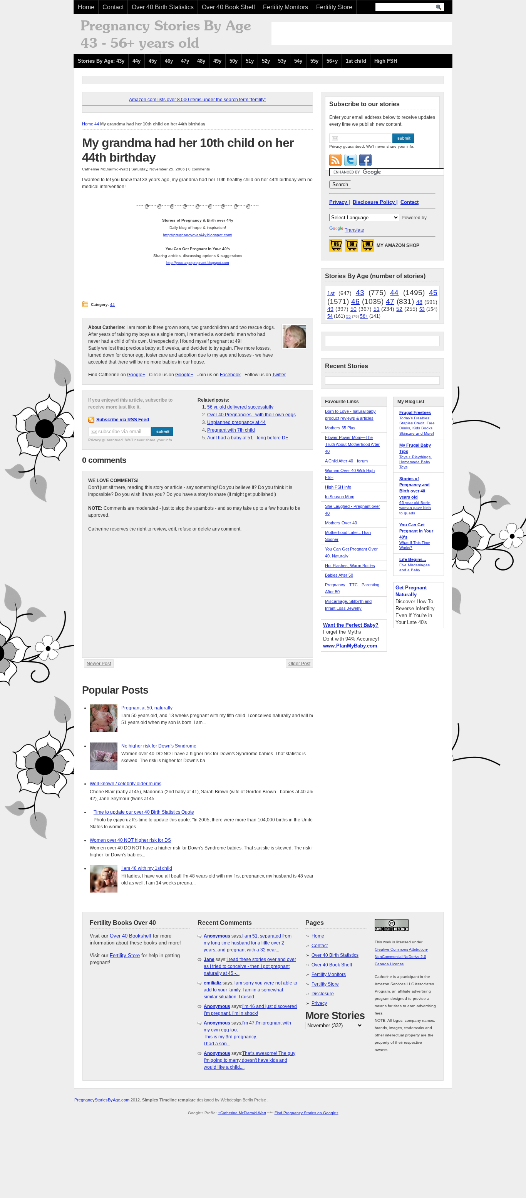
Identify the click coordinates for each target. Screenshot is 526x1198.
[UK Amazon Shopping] (367, 247)
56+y (332, 61)
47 (390, 301)
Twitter (279, 374)
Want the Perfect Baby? (351, 625)
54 (330, 316)
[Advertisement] (361, 33)
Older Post (299, 663)
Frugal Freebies (415, 412)
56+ (364, 316)
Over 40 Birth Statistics (163, 7)
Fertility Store (334, 7)
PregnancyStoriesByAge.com (101, 1100)
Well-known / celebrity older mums (125, 783)
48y (201, 61)
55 (348, 316)
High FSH (385, 61)
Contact (113, 7)
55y (314, 61)
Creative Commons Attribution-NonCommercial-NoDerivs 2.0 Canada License (401, 956)
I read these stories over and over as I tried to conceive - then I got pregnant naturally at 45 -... (250, 966)
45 (433, 293)
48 (419, 302)
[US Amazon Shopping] (335, 247)
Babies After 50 (339, 575)
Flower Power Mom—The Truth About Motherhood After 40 (352, 444)
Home (86, 7)
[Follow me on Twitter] (350, 160)
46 (355, 301)
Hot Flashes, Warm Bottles (350, 565)
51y (250, 61)
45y (153, 61)
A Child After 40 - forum (346, 461)
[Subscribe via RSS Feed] (335, 160)
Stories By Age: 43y (101, 61)
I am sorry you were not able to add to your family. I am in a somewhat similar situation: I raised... (250, 989)
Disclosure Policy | (375, 202)
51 (377, 309)
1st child (356, 61)
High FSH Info (338, 487)
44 (96, 124)
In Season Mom (339, 496)
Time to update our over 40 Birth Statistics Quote (144, 812)
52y (266, 61)
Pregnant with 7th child (231, 430)
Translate (354, 230)
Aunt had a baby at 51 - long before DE (247, 437)
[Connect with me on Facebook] (365, 160)
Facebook (230, 374)
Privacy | (339, 202)
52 (399, 309)
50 (353, 309)
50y (233, 61)
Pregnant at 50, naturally (147, 708)
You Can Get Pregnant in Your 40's (416, 530)
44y (136, 61)
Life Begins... (412, 559)
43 (360, 293)
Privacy (319, 1003)
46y (169, 61)
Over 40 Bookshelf (130, 936)
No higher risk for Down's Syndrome (158, 746)
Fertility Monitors (285, 7)
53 (422, 309)
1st (331, 293)
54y (298, 61)
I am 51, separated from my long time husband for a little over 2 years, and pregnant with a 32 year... (247, 943)
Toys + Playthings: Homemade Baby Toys (415, 462)
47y (185, 61)
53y (282, 61)
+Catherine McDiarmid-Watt (242, 1113)
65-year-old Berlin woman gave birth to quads (415, 508)
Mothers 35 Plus (340, 427)
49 (330, 309)
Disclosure (323, 993)
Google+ (136, 374)
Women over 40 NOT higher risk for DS (130, 840)
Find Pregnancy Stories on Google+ (306, 1113)
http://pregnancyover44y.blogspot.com (197, 235)
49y (217, 61)
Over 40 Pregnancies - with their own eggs (251, 414)
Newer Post (99, 663)
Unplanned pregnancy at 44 (236, 422)
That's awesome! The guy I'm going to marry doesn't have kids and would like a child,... (249, 1060)
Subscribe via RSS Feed (122, 419)
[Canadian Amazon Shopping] (351, 247)
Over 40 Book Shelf (228, 7)
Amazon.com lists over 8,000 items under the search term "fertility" (197, 99)
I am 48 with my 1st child (146, 868)
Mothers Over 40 (341, 523)
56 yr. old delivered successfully (240, 407)
